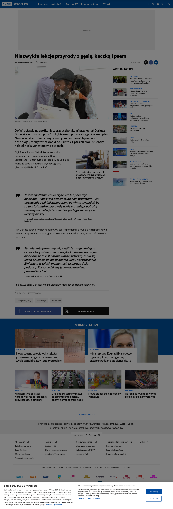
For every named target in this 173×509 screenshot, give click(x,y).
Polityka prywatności (54, 505)
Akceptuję (154, 491)
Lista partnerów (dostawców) (89, 498)
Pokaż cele (153, 499)
